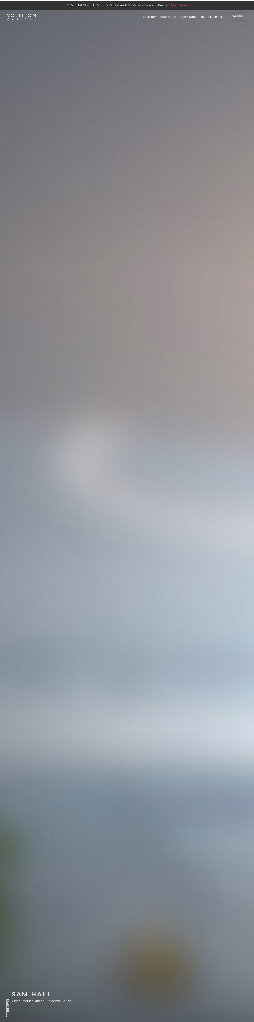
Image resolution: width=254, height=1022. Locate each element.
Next (247, 5)
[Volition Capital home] (21, 17)
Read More (178, 5)
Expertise (215, 16)
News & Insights (192, 16)
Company (149, 16)
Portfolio (168, 16)
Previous (6, 5)
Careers (237, 16)
